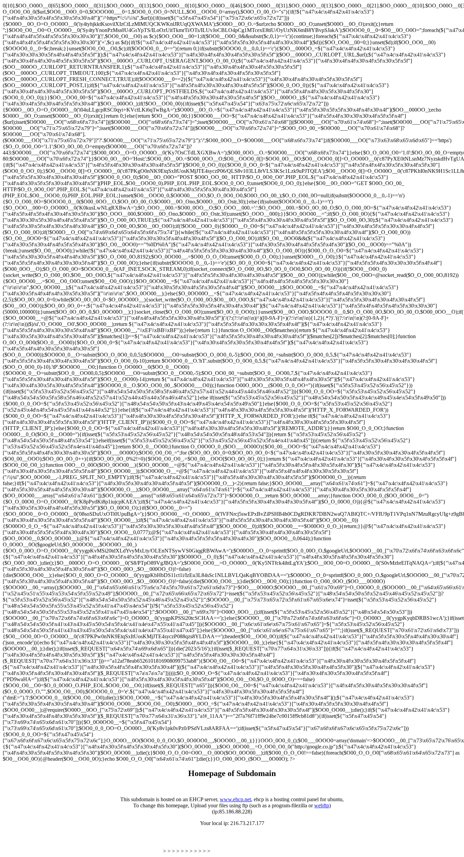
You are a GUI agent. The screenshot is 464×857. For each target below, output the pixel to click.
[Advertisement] (82, 843)
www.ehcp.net (235, 799)
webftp (321, 805)
